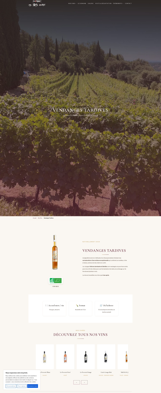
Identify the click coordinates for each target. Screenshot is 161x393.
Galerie (91, 3)
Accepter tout (32, 386)
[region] (21, 380)
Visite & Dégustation (103, 3)
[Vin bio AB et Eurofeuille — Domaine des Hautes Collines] (56, 280)
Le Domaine (82, 3)
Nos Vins (40, 218)
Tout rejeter (22, 386)
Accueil (34, 218)
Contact (128, 3)
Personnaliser (10, 386)
